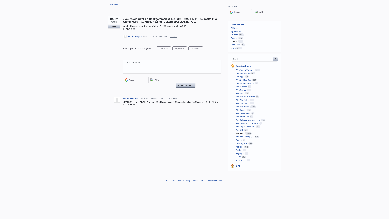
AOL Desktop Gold (244, 79)
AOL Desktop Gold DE (245, 83)
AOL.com (240, 133)
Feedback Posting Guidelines (187, 180)
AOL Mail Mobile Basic (245, 96)
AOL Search (241, 110)
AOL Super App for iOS (245, 126)
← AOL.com (113, 4)
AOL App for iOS (243, 73)
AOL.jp (239, 140)
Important (181, 48)
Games (234, 41)
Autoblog (240, 146)
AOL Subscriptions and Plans (248, 120)
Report (175, 98)
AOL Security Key (243, 113)
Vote (114, 26)
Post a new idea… (238, 24)
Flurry (238, 156)
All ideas (234, 28)
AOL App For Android (245, 69)
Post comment (185, 85)
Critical (197, 48)
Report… (173, 36)
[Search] (275, 59)
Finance (234, 38)
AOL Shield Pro (242, 116)
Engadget (240, 153)
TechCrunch (241, 160)
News (233, 48)
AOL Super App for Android (247, 123)
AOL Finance (241, 86)
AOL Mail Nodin (243, 103)
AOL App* (240, 76)
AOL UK (239, 130)
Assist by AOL (242, 143)
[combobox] (252, 59)
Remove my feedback (215, 180)
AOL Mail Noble (243, 100)
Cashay (239, 150)
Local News (236, 44)
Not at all (165, 48)
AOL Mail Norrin (243, 106)
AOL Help (240, 93)
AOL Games (241, 90)
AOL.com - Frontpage (245, 136)
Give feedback (243, 66)
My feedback (236, 31)
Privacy (202, 180)
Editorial (234, 34)
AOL (238, 166)
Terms (173, 180)
